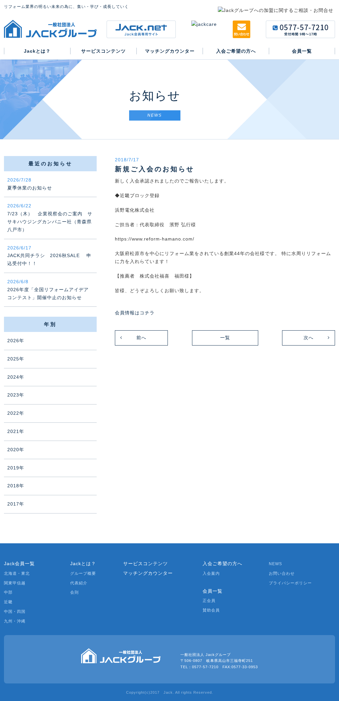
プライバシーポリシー (290, 583)
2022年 (15, 413)
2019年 (15, 467)
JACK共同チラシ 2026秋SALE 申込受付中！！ (49, 255)
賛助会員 (211, 610)
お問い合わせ (282, 573)
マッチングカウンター (148, 573)
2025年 (15, 358)
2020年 (15, 449)
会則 (74, 592)
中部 (8, 592)
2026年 (15, 340)
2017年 (15, 504)
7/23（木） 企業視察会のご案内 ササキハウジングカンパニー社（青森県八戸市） (49, 217)
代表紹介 (78, 583)
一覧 (225, 337)
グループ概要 (83, 573)
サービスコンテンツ (145, 563)
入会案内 (211, 573)
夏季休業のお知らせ (29, 183)
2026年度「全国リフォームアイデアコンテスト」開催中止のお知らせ (48, 289)
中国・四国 (14, 611)
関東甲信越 (14, 583)
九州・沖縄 (14, 621)
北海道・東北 (17, 573)
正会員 (209, 600)
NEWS (275, 564)
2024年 (15, 377)
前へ (141, 337)
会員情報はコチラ (135, 312)
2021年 (15, 431)
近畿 (8, 602)
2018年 (15, 485)
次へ (309, 337)
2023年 (15, 395)
